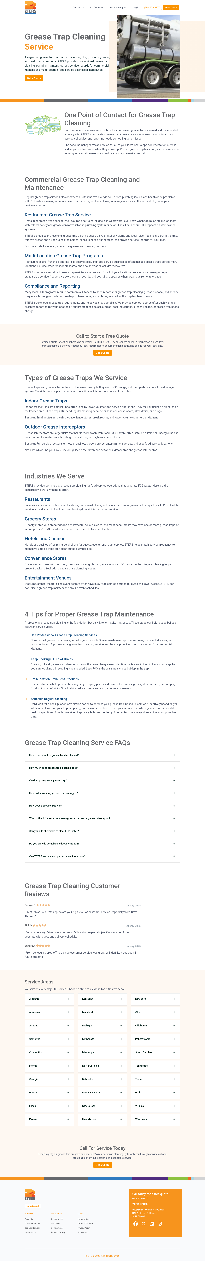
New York (140, 998)
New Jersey (88, 1105)
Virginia (139, 1105)
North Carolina (90, 1065)
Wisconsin (141, 1119)
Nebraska (87, 1079)
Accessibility (83, 1232)
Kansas (33, 1119)
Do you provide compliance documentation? (54, 843)
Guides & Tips (57, 1219)
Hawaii (33, 1092)
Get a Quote (171, 7)
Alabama (34, 998)
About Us (29, 1219)
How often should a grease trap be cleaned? (54, 755)
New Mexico (89, 1119)
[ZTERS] (30, 7)
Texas (138, 1079)
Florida (33, 1065)
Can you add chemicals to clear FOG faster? (54, 831)
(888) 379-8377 (152, 7)
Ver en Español (33, 1206)
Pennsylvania (142, 1038)
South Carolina (143, 1052)
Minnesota (88, 1038)
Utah (138, 1092)
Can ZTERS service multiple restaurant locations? (57, 856)
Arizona (33, 1025)
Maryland (87, 1012)
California (34, 1038)
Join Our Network (97, 7)
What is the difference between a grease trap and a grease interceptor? (69, 818)
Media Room (30, 1232)
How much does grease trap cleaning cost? (53, 767)
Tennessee (141, 1065)
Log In (136, 7)
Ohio (138, 1012)
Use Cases (55, 1223)
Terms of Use (84, 1219)
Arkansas (34, 1012)
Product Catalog (58, 1232)
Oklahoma (141, 1025)
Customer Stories (32, 1223)
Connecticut (36, 1052)
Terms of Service (85, 1223)
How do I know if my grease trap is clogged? (54, 793)
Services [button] (77, 7)
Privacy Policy (84, 1228)
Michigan (87, 1025)
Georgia (33, 1079)
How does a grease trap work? (46, 805)
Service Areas (57, 1228)
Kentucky (87, 998)
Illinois (32, 1105)
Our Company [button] (116, 7)
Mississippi (88, 1052)
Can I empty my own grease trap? (48, 780)
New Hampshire (91, 1092)
